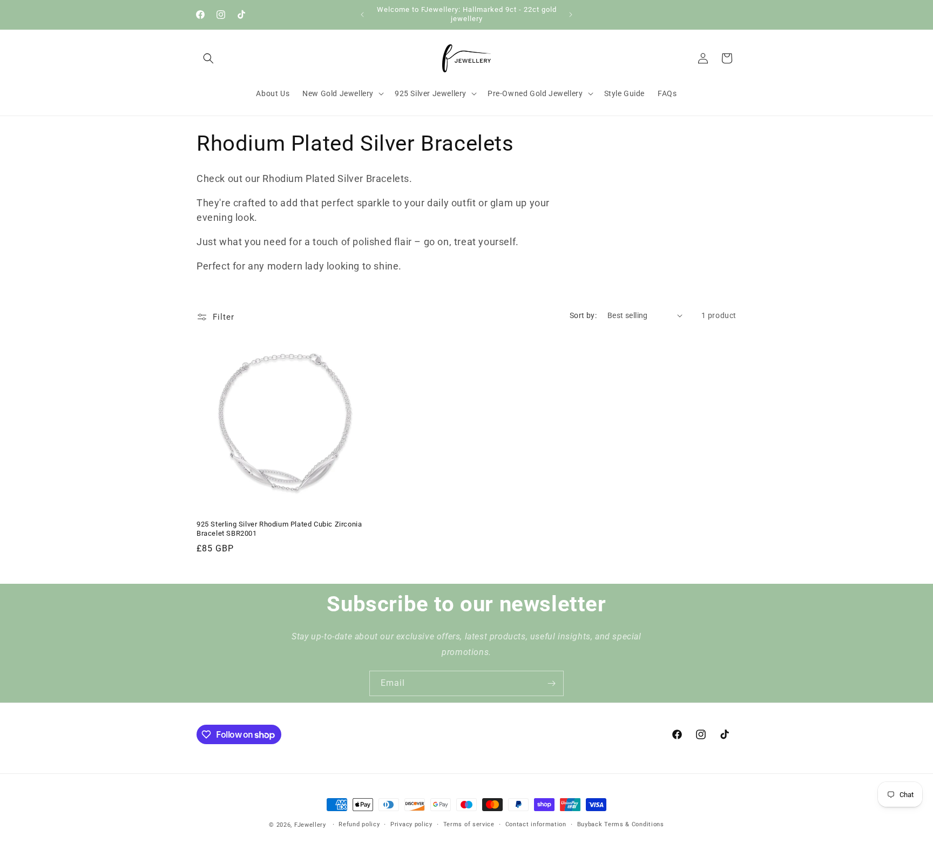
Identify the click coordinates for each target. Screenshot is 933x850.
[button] (208, 58)
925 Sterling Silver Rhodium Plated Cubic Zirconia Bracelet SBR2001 (279, 528)
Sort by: (583, 315)
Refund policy (359, 824)
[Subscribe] (551, 683)
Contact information (535, 824)
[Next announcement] (571, 14)
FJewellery (310, 824)
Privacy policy (411, 824)
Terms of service (469, 824)
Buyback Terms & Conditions (620, 824)
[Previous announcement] (362, 14)
